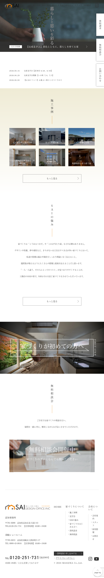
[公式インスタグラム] (97, 5)
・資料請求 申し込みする (66, 553)
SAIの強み (46, 5)
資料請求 (73, 531)
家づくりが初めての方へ (52, 346)
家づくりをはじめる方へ (62, 5)
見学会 (72, 516)
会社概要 (87, 5)
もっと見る (52, 178)
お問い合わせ (100, 75)
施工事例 (36, 5)
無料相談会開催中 (52, 450)
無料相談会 (100, 50)
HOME (57, 507)
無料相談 (73, 534)
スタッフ (78, 5)
